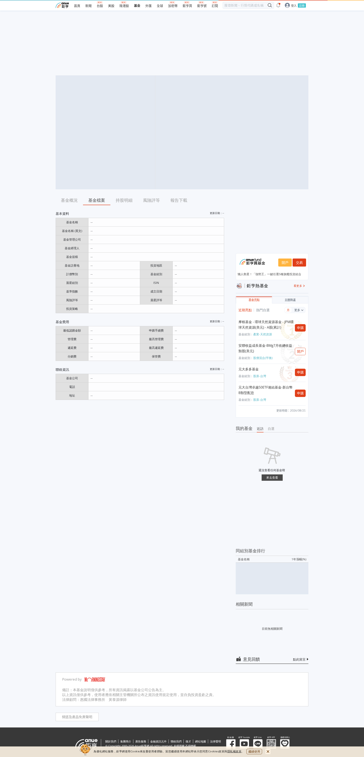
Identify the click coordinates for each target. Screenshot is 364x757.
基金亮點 (254, 300)
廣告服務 (140, 741)
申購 (300, 327)
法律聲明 (215, 741)
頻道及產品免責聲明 (77, 717)
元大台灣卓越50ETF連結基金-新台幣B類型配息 (265, 390)
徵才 (188, 741)
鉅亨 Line (257, 744)
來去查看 (272, 477)
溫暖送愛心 (284, 744)
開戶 (285, 262)
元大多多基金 (248, 369)
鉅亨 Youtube (244, 744)
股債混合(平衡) (263, 358)
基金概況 (69, 200)
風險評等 (151, 200)
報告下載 (178, 200)
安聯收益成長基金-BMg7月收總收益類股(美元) (265, 348)
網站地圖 (200, 741)
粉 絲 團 (231, 744)
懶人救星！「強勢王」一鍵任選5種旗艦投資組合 (269, 274)
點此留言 (299, 659)
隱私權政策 (234, 751)
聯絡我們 (176, 741)
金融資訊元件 (158, 741)
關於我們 (110, 741)
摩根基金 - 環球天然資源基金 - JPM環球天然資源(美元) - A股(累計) (266, 325)
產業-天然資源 (262, 334)
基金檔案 (96, 200)
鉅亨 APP (271, 744)
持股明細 (124, 200)
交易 (299, 262)
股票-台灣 (259, 376)
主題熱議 (290, 300)
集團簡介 (125, 741)
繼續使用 (254, 751)
